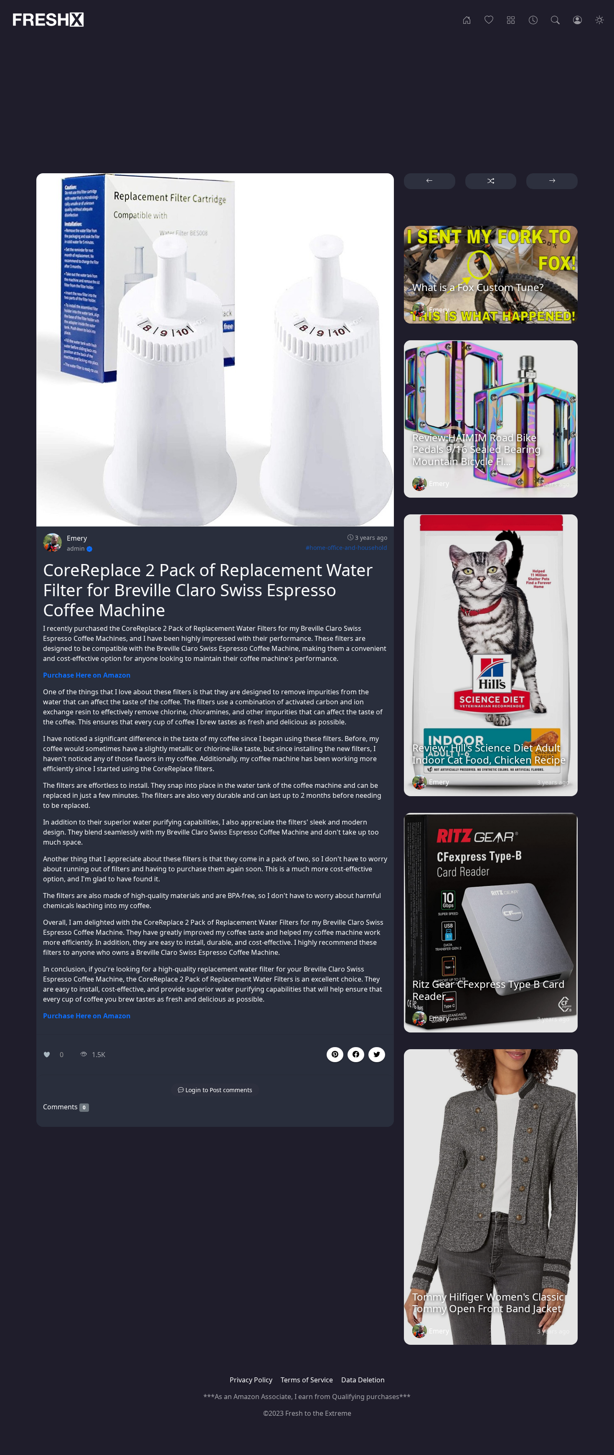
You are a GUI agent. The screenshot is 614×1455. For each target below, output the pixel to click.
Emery (77, 538)
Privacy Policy (251, 1379)
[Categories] (511, 19)
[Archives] (533, 19)
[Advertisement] (307, 94)
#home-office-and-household (346, 548)
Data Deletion (363, 1379)
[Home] (466, 19)
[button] (356, 1054)
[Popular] (489, 19)
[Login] (577, 19)
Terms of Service (307, 1379)
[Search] (555, 19)
